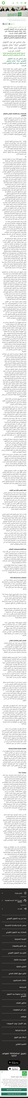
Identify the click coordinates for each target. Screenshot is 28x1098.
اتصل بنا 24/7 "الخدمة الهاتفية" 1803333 (13, 901)
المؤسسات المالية (20, 959)
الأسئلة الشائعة (20, 1030)
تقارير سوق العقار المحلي (17, 973)
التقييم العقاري (21, 1044)
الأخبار (10, 19)
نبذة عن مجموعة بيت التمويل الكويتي (16, 995)
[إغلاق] (2, 1072)
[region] (14, 1083)
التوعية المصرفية (20, 939)
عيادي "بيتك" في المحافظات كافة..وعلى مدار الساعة (17, 20)
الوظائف (23, 1016)
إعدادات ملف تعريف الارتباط (14, 1094)
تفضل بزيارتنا (18, 893)
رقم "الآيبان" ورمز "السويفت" (16, 1023)
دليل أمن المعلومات (19, 1009)
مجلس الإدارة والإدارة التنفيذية (15, 925)
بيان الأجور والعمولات (19, 946)
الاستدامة (22, 987)
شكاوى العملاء (21, 1002)
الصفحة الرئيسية (23, 19)
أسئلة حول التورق (20, 1037)
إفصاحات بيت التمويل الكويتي (16, 932)
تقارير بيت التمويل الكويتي (17, 952)
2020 (9, 19)
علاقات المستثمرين (19, 980)
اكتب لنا (20, 909)
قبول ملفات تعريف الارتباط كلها (14, 1090)
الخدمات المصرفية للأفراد (16, 19)
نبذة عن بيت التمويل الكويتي (16, 918)
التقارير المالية (21, 966)
